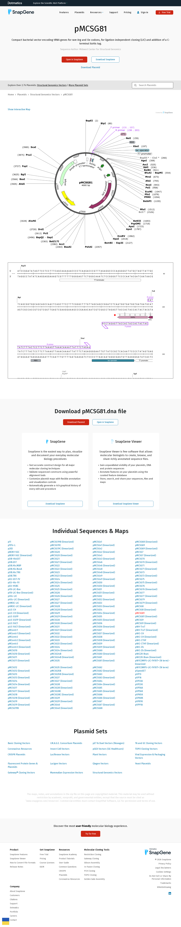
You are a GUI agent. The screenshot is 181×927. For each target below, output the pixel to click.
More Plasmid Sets (78, 85)
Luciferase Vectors (59, 754)
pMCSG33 (55, 640)
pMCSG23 (55, 572)
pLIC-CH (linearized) (18, 613)
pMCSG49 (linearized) (104, 579)
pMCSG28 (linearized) (61, 609)
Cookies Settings (163, 872)
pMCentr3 (13, 643)
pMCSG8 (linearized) (145, 609)
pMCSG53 (97, 603)
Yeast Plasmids (143, 763)
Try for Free (90, 833)
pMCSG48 (97, 569)
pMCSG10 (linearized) (19, 653)
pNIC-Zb (139, 647)
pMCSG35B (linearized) (62, 674)
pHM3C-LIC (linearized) (20, 606)
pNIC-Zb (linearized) (145, 650)
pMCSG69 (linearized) (146, 548)
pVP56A (139, 687)
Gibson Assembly (92, 863)
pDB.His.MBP (14, 565)
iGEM (42, 867)
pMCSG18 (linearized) (19, 698)
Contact (13, 920)
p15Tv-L (11, 545)
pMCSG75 (140, 579)
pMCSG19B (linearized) (62, 541)
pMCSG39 (55, 698)
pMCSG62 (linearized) (104, 670)
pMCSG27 (55, 599)
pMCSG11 (12, 657)
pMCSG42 (97, 548)
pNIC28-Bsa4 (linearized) (148, 657)
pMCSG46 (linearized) (104, 565)
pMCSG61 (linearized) (104, 660)
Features (64, 12)
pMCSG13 (12, 674)
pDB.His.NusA (15, 569)
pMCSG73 (140, 572)
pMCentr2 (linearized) (19, 640)
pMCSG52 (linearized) (104, 599)
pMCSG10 (12, 650)
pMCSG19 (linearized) (19, 704)
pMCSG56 (97, 623)
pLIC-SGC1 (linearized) (19, 626)
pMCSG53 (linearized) (104, 606)
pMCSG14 (12, 681)
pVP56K (139, 691)
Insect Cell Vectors (59, 749)
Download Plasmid (90, 67)
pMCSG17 (12, 687)
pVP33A (139, 681)
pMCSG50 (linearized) (104, 586)
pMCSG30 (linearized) (61, 623)
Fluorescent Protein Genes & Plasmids (23, 765)
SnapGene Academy (68, 854)
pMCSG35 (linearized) (61, 667)
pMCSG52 (97, 596)
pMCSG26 (55, 592)
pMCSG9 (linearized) (145, 623)
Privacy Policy (165, 864)
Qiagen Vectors (100, 763)
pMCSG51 (97, 589)
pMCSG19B (13, 708)
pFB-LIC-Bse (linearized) (20, 592)
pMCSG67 (97, 701)
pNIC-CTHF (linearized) (147, 643)
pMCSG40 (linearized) (61, 708)
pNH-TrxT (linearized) (146, 630)
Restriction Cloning (92, 854)
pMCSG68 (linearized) (146, 541)
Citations (14, 899)
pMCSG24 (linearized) (61, 582)
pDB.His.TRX (14, 572)
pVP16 (138, 677)
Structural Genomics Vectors (107, 772)
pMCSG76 (140, 586)
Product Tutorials (67, 858)
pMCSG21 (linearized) (61, 562)
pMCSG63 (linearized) (104, 677)
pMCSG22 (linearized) (61, 569)
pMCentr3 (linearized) (19, 647)
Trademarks (165, 883)
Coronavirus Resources (20, 749)
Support (113, 12)
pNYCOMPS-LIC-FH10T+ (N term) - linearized (152, 662)
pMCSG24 (55, 579)
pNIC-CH (139, 633)
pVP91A (139, 704)
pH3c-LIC (12, 596)
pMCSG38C (55, 691)
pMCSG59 (97, 643)
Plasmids (79, 12)
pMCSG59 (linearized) (104, 647)
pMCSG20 (55, 552)
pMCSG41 (97, 541)
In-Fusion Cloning (92, 867)
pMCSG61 (97, 657)
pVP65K (139, 694)
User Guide (64, 863)
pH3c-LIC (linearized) (19, 599)
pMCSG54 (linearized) (104, 613)
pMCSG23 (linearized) (61, 575)
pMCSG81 (140, 613)
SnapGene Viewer (18, 858)
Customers (15, 895)
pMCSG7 (139, 552)
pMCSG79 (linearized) (146, 603)
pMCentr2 (13, 636)
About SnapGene (17, 891)
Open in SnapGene (74, 59)
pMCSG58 (97, 636)
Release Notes (16, 867)
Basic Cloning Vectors (19, 743)
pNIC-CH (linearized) (145, 636)
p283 (10, 548)
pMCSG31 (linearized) (61, 630)
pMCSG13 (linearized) (19, 677)
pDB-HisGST (14, 558)
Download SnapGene (105, 59)
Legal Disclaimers (163, 868)
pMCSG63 (97, 674)
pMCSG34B (55, 653)
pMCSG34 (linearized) (61, 650)
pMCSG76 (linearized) (146, 589)
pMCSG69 (140, 545)
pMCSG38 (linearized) (61, 687)
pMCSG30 (55, 620)
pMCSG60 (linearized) (104, 653)
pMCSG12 (12, 667)
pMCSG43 (97, 555)
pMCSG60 (97, 650)
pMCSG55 (97, 616)
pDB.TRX (12, 575)
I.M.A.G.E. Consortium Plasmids (66, 743)
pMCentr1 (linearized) (19, 633)
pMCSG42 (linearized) (104, 552)
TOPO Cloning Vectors (146, 749)
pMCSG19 (12, 701)
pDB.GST (12, 562)
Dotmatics (14, 907)
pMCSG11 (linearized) (19, 660)
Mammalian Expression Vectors (66, 772)
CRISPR (62, 871)
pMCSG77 (140, 592)
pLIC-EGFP (13, 616)
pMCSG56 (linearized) (104, 626)
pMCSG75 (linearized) (146, 582)
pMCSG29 (55, 613)
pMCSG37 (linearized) (61, 681)
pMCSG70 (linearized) (146, 562)
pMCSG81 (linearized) (146, 616)
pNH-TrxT (140, 626)
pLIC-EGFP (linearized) (19, 620)
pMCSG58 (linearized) (104, 640)
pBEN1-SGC (13, 552)
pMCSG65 (97, 687)
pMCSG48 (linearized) (104, 572)
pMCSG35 (55, 660)
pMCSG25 (55, 586)
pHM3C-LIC (13, 603)
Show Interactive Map (19, 109)
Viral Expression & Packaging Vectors (150, 756)
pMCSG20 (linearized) (61, 555)
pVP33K (139, 684)
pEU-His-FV (14, 582)
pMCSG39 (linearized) (61, 701)
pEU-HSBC (13, 586)
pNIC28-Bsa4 (142, 653)
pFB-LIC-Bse (14, 589)
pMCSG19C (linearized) (62, 548)
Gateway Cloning (91, 858)
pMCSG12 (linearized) (19, 670)
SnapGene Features (19, 854)
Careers (13, 916)
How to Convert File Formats (22, 863)
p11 (9, 541)
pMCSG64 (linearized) (104, 684)
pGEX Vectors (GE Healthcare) (108, 749)
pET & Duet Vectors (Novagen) (108, 743)
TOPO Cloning (90, 875)
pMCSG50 (97, 582)
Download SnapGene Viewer (126, 503)
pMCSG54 (97, 609)
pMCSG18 (12, 694)
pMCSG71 (139, 565)
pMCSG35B (55, 670)
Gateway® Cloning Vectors (21, 772)
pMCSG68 (97, 708)
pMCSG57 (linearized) (104, 633)
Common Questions (68, 867)
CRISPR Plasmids (16, 754)
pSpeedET (140, 670)
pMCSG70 (140, 558)
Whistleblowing (164, 887)
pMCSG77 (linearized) (146, 596)
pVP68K (139, 698)
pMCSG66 (97, 694)
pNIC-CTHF (140, 640)
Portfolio (14, 912)
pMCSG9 (139, 620)
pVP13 (138, 674)
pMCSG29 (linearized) (61, 616)
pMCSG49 (97, 575)
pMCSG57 (97, 630)
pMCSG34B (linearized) (62, 657)
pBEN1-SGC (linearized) (20, 555)
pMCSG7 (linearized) (145, 555)
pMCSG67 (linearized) (104, 704)
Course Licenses (47, 863)
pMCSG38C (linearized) (62, 694)
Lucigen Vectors (58, 763)
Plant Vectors (100, 754)
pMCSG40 (55, 704)
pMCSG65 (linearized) (104, 691)
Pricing (127, 12)
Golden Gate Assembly (94, 879)
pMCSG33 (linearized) (61, 643)
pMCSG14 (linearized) (19, 684)
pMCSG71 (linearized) (146, 569)
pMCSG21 (55, 558)
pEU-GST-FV (14, 579)
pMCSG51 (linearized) (103, 592)
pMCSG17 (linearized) (19, 691)
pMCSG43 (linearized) (104, 558)
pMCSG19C (55, 545)
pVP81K (139, 701)
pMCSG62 (97, 667)
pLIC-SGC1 (13, 623)
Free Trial (165, 12)
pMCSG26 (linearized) (61, 596)
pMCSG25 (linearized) (61, 589)
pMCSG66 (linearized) (104, 698)
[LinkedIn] (170, 893)
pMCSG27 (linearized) (61, 603)
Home (11, 94)
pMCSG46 (97, 562)
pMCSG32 (55, 633)
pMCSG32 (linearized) (61, 636)
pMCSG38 (55, 684)
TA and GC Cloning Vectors (148, 743)
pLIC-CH (12, 609)
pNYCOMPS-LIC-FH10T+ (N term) (151, 667)
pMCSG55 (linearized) (104, 620)
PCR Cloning (89, 871)
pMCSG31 (55, 626)
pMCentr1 (13, 630)
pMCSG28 (55, 606)
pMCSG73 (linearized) (146, 575)
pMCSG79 (140, 599)
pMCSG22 (55, 565)
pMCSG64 (97, 681)
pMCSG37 (55, 677)
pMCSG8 (139, 606)
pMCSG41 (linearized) (104, 545)
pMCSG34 (55, 647)
